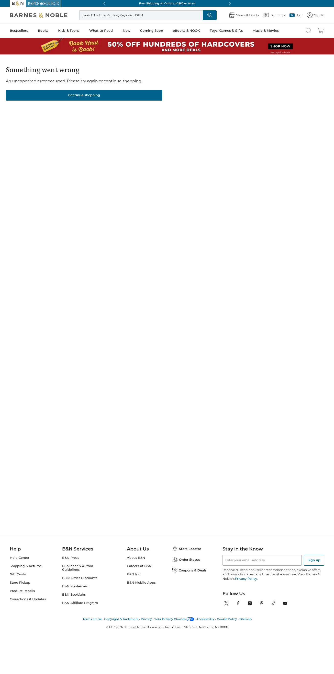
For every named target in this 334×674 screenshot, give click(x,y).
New (126, 30)
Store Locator (190, 549)
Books (43, 30)
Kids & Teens (68, 30)
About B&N (136, 558)
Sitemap (245, 619)
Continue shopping (84, 95)
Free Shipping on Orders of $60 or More (167, 3)
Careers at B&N (139, 566)
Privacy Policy (246, 579)
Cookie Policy (227, 619)
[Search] (210, 15)
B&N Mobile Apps (141, 582)
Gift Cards (18, 574)
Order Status (189, 559)
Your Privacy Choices (170, 619)
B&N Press (70, 558)
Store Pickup (20, 582)
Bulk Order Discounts (79, 578)
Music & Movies (266, 30)
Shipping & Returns (26, 566)
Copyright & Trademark (121, 619)
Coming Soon (151, 30)
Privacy (146, 619)
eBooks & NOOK (186, 30)
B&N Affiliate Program (80, 603)
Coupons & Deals (193, 570)
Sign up (314, 560)
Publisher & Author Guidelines (77, 567)
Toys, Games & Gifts (226, 30)
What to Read (101, 30)
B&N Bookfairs (74, 594)
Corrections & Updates (28, 599)
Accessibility (205, 619)
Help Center (19, 558)
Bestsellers (19, 30)
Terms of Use (92, 619)
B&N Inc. (134, 574)
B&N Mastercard (75, 586)
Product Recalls (22, 591)
